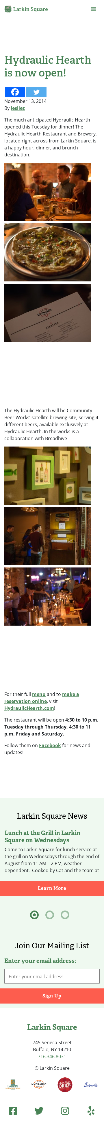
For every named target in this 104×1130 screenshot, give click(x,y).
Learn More (71, 888)
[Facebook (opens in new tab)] (13, 1110)
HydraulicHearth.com (29, 708)
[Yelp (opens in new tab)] (91, 1110)
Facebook (50, 745)
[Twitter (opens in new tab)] (39, 1110)
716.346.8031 (52, 1056)
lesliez (18, 108)
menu (39, 694)
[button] (93, 9)
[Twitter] (36, 92)
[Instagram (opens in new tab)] (65, 1110)
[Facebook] (15, 92)
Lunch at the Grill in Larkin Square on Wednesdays (42, 836)
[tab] (34, 915)
